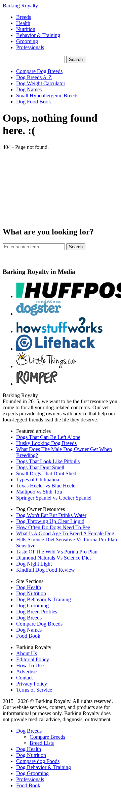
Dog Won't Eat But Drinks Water (51, 515)
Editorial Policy (32, 659)
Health (23, 23)
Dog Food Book (33, 101)
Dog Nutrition (31, 593)
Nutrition (25, 29)
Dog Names (29, 89)
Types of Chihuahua (37, 479)
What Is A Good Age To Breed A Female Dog (65, 533)
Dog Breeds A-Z (34, 77)
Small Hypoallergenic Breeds (47, 95)
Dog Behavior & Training (43, 599)
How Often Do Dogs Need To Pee (53, 527)
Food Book (28, 636)
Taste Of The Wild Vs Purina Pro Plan (56, 551)
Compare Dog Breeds (39, 71)
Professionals (30, 47)
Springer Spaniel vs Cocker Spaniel (53, 498)
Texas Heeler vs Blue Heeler (46, 485)
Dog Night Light (34, 564)
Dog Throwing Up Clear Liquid (50, 521)
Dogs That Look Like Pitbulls (48, 461)
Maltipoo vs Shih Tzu (39, 492)
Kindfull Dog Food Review (45, 570)
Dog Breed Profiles (36, 611)
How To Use (30, 665)
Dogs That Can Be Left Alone (48, 437)
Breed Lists (42, 743)
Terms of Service (34, 690)
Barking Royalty (20, 5)
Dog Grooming (32, 605)
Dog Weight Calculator (40, 83)
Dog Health (28, 587)
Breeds (23, 17)
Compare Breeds (47, 737)
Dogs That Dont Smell (40, 467)
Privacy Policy (31, 684)
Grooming (27, 41)
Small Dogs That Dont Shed (46, 473)
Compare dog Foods (37, 761)
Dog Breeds (29, 618)
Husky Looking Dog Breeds (46, 443)
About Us (26, 653)
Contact (24, 677)
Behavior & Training (38, 35)
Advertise (26, 671)
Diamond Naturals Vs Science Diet (53, 558)
